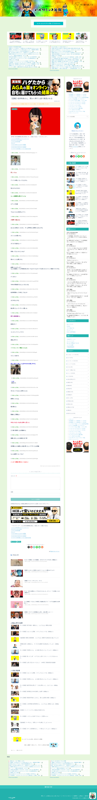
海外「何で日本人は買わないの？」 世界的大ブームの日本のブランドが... (23, 52)
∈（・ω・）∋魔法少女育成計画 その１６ (17, 55)
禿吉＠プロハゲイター (77, 131)
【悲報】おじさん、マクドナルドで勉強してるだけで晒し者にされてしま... (66, 67)
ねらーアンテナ (70, 324)
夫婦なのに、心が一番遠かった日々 (17, 761)
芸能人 (19, 541)
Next (89, 38)
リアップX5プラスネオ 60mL (74, 109)
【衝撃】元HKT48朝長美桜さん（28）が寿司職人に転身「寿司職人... (65, 59)
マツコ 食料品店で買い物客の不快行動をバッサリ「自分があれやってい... (66, 58)
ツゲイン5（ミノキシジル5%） (16, 140)
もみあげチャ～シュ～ (71, 339)
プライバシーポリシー (67, 795)
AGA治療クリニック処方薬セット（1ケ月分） (78, 94)
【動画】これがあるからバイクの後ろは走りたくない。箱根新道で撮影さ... (24, 49)
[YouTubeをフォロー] (31, 547)
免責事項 (75, 795)
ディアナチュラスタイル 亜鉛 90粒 (76, 108)
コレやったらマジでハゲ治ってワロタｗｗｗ (48, 23)
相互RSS (86, 795)
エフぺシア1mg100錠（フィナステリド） (77, 99)
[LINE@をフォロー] (37, 547)
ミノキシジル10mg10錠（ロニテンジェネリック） (20, 138)
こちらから (75, 146)
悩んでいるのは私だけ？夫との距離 (58, 761)
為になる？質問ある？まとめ (73, 343)
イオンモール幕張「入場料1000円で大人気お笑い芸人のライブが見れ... (23, 66)
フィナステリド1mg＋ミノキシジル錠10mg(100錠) (78, 97)
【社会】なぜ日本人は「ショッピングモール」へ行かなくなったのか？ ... (66, 49)
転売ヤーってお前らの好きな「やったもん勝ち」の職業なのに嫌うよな (66, 65)
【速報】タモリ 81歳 (12, 59)
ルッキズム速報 (70, 345)
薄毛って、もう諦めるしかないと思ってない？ (51, 795)
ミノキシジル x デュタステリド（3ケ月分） (19, 147)
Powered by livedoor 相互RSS (13, 68)
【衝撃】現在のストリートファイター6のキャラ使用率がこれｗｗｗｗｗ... (23, 54)
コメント (14, 476)
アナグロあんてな (70, 328)
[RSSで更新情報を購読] (42, 547)
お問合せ (81, 795)
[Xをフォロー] (29, 547)
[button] (87, 116)
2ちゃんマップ (70, 329)
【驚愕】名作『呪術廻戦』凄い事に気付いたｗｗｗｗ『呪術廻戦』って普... (24, 64)
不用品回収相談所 (70, 346)
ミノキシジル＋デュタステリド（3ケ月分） (77, 103)
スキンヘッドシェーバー (74, 112)
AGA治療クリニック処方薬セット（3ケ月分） (78, 95)
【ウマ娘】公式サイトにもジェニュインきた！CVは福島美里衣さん (22, 58)
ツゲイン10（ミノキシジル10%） (75, 106)
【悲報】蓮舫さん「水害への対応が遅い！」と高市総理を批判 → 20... (65, 68)
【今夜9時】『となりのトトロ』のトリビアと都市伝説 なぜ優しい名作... (23, 62)
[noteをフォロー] (34, 547)
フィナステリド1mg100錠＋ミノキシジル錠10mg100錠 (21, 148)
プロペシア (13, 143)
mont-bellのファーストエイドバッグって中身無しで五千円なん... (21, 61)
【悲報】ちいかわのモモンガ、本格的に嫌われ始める (62, 64)
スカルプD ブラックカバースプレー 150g (77, 111)
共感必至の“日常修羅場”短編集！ (15, 46)
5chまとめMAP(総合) (71, 331)
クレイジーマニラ (70, 341)
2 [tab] (48, 46)
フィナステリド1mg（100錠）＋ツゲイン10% (78, 100)
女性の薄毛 (14, 541)
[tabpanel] (15, 38)
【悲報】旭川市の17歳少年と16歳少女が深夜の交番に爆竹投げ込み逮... (66, 48)
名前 (12, 492)
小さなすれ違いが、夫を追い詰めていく (59, 46)
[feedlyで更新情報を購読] (39, 547)
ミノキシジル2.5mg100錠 (15, 141)
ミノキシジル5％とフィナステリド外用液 (18, 144)
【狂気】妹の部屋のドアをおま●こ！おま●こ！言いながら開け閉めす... (23, 56)
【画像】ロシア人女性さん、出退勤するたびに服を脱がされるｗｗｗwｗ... (23, 48)
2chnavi (68, 326)
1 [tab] (46, 46)
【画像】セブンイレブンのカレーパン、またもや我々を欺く (20, 65)
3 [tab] (50, 46)
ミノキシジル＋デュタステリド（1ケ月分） (77, 102)
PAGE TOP (49, 787)
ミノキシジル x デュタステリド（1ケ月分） (19, 534)
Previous (8, 38)
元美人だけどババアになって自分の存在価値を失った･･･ (20, 51)
